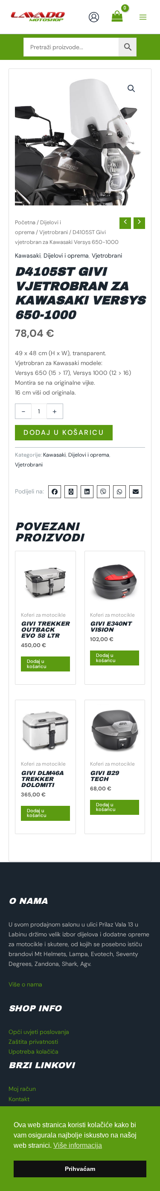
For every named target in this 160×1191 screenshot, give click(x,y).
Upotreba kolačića (33, 1051)
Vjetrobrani (53, 232)
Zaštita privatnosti (33, 1041)
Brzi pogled (45, 599)
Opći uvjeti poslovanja (39, 1032)
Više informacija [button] (77, 1145)
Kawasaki (28, 255)
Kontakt (19, 1099)
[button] (131, 88)
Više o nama (25, 984)
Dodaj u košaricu (63, 432)
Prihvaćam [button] (80, 1168)
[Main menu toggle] (142, 17)
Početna (25, 222)
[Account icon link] (93, 17)
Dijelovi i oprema (66, 255)
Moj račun (22, 1089)
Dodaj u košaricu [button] (37, 663)
